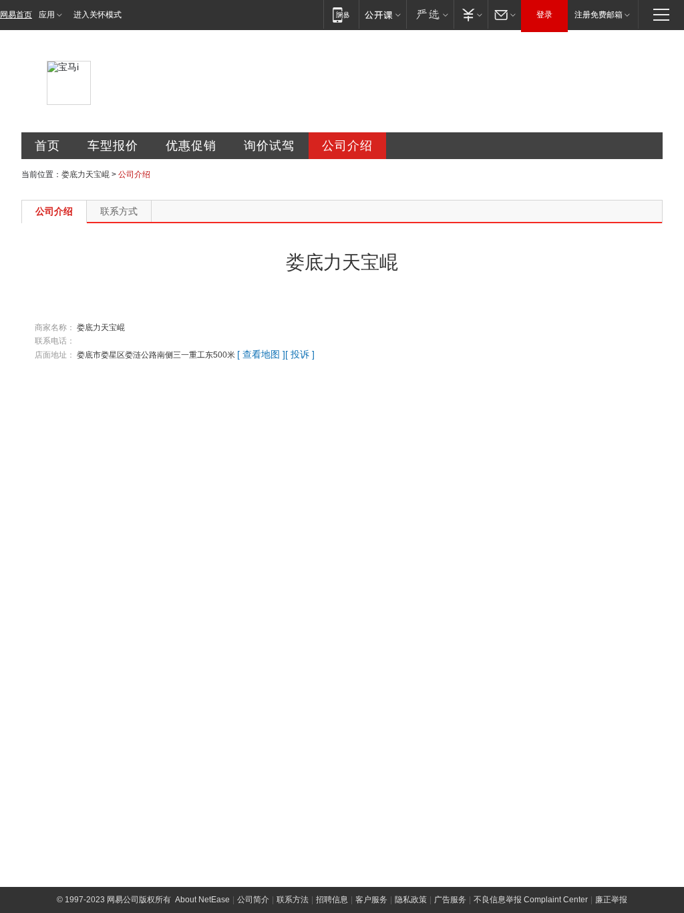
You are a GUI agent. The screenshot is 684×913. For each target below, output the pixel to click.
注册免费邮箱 (598, 14)
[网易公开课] (382, 14)
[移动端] (341, 14)
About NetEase (202, 899)
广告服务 (450, 899)
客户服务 (371, 899)
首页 (47, 145)
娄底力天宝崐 (85, 174)
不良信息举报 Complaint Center (531, 899)
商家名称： (55, 327)
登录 (544, 14)
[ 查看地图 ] (261, 354)
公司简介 (253, 899)
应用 (47, 14)
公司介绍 (347, 145)
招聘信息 (332, 899)
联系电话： (55, 341)
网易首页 (16, 14)
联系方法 (293, 899)
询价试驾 (269, 145)
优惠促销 (191, 145)
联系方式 (119, 211)
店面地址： (55, 355)
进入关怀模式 (97, 14)
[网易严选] (430, 14)
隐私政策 (411, 899)
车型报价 (113, 145)
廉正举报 (611, 899)
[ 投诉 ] (300, 354)
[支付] (471, 14)
